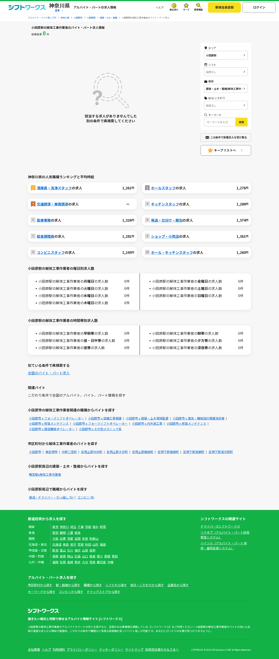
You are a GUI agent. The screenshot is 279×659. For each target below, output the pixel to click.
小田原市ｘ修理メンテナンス (49, 423)
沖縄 (110, 562)
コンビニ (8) (85, 497)
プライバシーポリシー (82, 649)
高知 (115, 556)
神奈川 (64, 527)
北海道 (56, 544)
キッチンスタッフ (165, 204)
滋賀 (78, 538)
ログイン (259, 7)
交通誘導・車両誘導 (52, 204)
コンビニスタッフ (51, 252)
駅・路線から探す (68, 585)
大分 (85, 562)
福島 (103, 544)
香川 (100, 556)
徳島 (92, 556)
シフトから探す (116, 585)
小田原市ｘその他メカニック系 (100, 429)
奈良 (85, 538)
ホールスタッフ (163, 187)
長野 (92, 550)
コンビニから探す (71, 591)
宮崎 (92, 562)
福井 (78, 550)
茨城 (88, 527)
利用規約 (59, 649)
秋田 (88, 544)
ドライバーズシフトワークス (220, 526)
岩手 (73, 544)
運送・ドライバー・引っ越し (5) (51, 497)
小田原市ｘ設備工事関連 (105, 418)
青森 (66, 544)
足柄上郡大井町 (117, 452)
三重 (70, 532)
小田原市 (35, 452)
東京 (55, 527)
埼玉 (73, 527)
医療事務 (44, 220)
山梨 (85, 550)
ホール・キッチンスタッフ (172, 252)
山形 (95, 544)
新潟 (55, 550)
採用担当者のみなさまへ (162, 649)
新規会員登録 (224, 7)
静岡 (63, 532)
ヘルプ (159, 7)
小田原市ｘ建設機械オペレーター (52, 429)
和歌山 (94, 538)
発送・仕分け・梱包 (166, 220)
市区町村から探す (40, 585)
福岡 (55, 562)
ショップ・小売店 (165, 236)
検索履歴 (198, 9)
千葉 (81, 527)
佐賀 (63, 562)
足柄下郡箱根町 (168, 452)
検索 (241, 122)
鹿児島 (101, 562)
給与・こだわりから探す (147, 585)
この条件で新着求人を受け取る (228, 137)
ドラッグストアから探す (103, 591)
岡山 (70, 556)
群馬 (103, 527)
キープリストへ (225, 150)
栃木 (95, 527)
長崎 (70, 562)
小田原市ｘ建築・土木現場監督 (147, 418)
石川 (70, 550)
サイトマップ (134, 649)
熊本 (78, 562)
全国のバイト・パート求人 (49, 372)
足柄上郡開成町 (142, 452)
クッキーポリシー (111, 649)
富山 (63, 550)
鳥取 (55, 556)
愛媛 (107, 556)
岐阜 (78, 532)
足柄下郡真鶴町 (193, 452)
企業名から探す (178, 585)
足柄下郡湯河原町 (221, 452)
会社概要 (34, 649)
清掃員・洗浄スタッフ (54, 187)
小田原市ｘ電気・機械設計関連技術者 (199, 418)
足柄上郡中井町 (91, 452)
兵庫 (63, 538)
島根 (63, 556)
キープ (186, 9)
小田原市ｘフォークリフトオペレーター (56, 418)
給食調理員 (45, 236)
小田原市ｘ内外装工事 (147, 423)
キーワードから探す (41, 591)
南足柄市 (51, 452)
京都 (70, 538)
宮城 (81, 544)
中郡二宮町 (69, 452)
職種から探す (93, 585)
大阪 (55, 538)
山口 (85, 556)
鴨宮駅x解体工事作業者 (45, 474)
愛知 (55, 532)
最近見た (174, 9)
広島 (78, 556)
